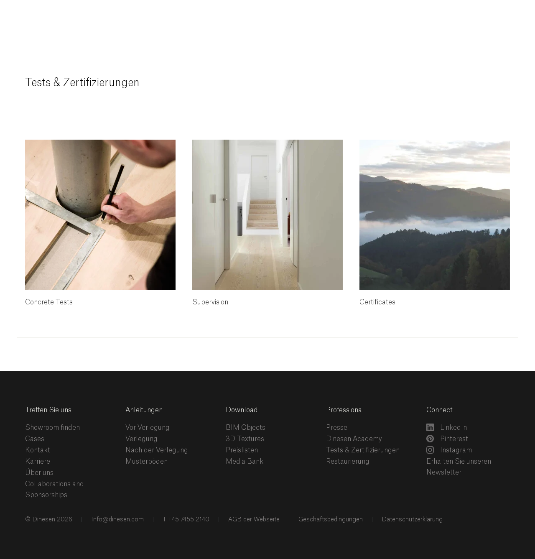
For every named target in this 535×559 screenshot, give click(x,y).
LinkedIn (452, 427)
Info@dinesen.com (116, 520)
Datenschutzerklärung (411, 520)
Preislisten (242, 450)
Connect (439, 410)
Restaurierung (347, 461)
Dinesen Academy (354, 439)
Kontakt (37, 450)
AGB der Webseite (253, 520)
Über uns (39, 473)
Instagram (455, 450)
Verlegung (141, 439)
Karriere (37, 461)
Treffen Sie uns (48, 410)
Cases (34, 439)
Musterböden (146, 461)
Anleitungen (144, 410)
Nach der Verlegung (156, 450)
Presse (336, 427)
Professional (345, 410)
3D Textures (245, 439)
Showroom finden (52, 427)
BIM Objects (245, 427)
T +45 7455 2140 (185, 520)
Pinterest (453, 439)
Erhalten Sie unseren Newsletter (458, 467)
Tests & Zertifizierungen (363, 450)
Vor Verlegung (147, 427)
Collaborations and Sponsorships (54, 489)
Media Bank (244, 461)
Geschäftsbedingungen (330, 520)
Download (242, 410)
